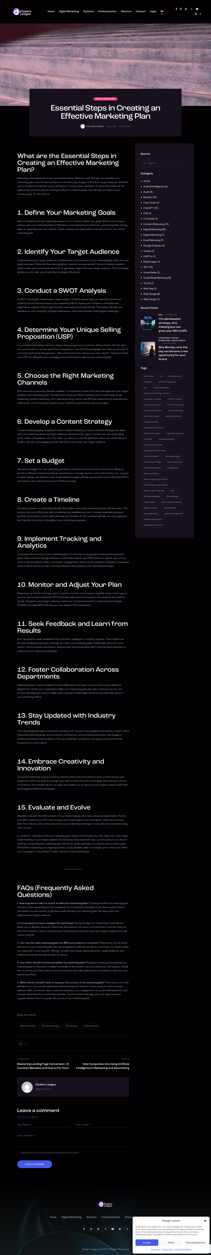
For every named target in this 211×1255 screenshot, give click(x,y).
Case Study (149, 202)
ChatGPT (148, 207)
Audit (146, 191)
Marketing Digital (172, 456)
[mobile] (200, 14)
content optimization (152, 411)
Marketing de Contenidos (154, 451)
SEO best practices (151, 496)
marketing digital (151, 456)
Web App (148, 288)
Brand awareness (161, 388)
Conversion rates (151, 416)
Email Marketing (151, 240)
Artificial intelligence (167, 382)
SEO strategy (71, 1026)
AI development (175, 376)
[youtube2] (197, 9)
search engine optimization (155, 485)
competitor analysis (152, 399)
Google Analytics (152, 245)
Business (147, 197)
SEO (145, 267)
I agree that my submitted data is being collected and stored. (50, 1152)
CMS (145, 213)
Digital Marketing (105, 99)
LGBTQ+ (148, 256)
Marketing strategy (50, 1026)
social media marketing (171, 502)
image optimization (151, 433)
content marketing (175, 405)
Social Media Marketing (155, 277)
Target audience (91, 1026)
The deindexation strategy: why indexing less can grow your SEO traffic (173, 325)
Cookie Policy (156, 1249)
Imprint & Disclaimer (183, 1249)
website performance (152, 525)
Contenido (149, 218)
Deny (171, 1242)
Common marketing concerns (156, 393)
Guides (147, 251)
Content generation (152, 405)
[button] (205, 1220)
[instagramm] (181, 9)
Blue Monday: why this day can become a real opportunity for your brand (173, 353)
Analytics (147, 382)
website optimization (152, 519)
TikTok (147, 283)
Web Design (149, 293)
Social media (149, 502)
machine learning (166, 439)
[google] (196, 14)
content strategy (175, 411)
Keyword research (175, 433)
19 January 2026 (169, 343)
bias (145, 388)
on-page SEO (173, 468)
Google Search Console (153, 428)
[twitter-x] (191, 9)
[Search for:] (164, 163)
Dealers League (46, 1084)
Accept (147, 1242)
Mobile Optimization (152, 468)
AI (144, 181)
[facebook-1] (176, 9)
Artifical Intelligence (153, 186)
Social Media (149, 272)
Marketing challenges (153, 445)
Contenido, (165, 338)
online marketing (151, 474)
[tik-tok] (186, 9)
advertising (148, 376)
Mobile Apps (150, 261)
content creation (174, 399)
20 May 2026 (171, 314)
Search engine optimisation (155, 479)
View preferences (195, 1242)
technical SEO (170, 508)
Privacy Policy (167, 1249)
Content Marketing (153, 224)
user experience (150, 514)
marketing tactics (175, 462)
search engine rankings (154, 491)
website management (173, 514)
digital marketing (27, 1026)
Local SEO (147, 439)
